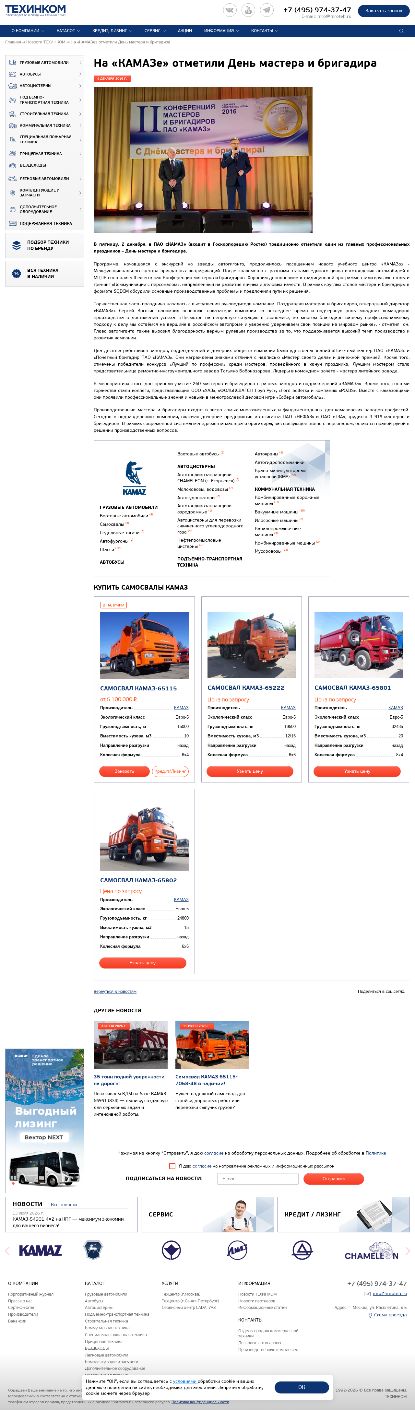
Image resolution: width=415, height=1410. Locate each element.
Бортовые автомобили (126, 516)
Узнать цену (250, 771)
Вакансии (17, 1321)
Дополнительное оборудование (38, 210)
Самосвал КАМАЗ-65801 (352, 688)
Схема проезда (390, 1315)
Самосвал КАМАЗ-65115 (138, 688)
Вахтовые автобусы (200, 454)
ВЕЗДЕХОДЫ (33, 165)
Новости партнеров (256, 1300)
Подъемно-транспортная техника (44, 100)
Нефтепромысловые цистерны (199, 543)
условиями (185, 1381)
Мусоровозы (271, 551)
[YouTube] (248, 10)
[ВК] (230, 10)
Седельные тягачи (122, 532)
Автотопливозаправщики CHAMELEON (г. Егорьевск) (208, 478)
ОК (301, 1387)
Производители (23, 1314)
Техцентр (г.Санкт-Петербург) (190, 1300)
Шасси (110, 549)
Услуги (170, 1283)
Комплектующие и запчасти (40, 193)
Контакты (262, 30)
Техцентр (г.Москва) (181, 1294)
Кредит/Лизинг (170, 771)
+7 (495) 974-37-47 (317, 10)
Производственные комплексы (268, 1349)
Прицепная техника (41, 153)
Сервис (152, 30)
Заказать (124, 771)
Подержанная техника (46, 223)
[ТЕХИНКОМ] (42, 11)
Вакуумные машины (280, 512)
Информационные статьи (262, 1307)
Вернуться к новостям (115, 991)
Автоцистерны (35, 85)
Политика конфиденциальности (200, 1402)
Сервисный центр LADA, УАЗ (189, 1307)
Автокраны (269, 454)
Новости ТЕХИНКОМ (257, 1294)
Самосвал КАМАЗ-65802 (138, 880)
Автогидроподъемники (282, 462)
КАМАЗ (181, 707)
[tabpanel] (45, 1121)
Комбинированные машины (287, 543)
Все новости (64, 1204)
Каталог (66, 30)
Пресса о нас (20, 1300)
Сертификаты (21, 1307)
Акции (185, 30)
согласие (214, 1153)
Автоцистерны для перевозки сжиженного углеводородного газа (210, 526)
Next (408, 1250)
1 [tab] (13, 1183)
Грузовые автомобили (44, 62)
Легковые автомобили (44, 178)
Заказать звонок (383, 11)
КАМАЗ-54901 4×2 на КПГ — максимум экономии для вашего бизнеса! (68, 1222)
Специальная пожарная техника (46, 140)
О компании (25, 30)
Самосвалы (114, 524)
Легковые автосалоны (259, 1342)
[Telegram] (267, 10)
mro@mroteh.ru (334, 16)
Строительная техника (44, 114)
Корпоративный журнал (30, 1294)
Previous (7, 1250)
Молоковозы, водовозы (205, 489)
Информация (219, 30)
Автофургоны (116, 541)
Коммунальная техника (45, 125)
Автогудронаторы (198, 497)
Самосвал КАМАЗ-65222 (246, 688)
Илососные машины (279, 520)
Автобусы (30, 74)
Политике (376, 1153)
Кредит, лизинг (109, 30)
